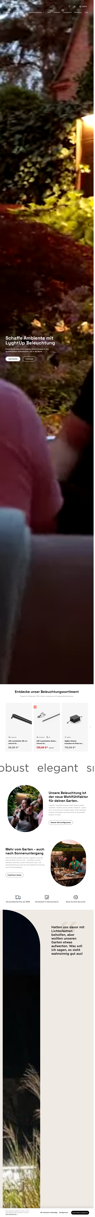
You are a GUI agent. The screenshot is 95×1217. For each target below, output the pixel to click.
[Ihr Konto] (75, 6)
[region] (47, 727)
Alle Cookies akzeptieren (80, 1212)
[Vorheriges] (3, 727)
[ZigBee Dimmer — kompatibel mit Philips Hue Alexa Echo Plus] (75, 719)
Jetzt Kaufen (13, 359)
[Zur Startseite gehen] (12, 6)
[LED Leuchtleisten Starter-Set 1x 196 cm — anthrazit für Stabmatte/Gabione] (48, 718)
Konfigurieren (63, 1212)
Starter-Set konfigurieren (61, 822)
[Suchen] (69, 6)
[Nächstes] (90, 727)
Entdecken (29, 359)
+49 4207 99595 (13, 1)
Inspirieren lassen (14, 875)
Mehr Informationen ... (11, 1214)
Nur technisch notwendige (48, 1212)
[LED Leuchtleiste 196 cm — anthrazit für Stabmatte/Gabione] (19, 719)
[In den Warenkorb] (27, 745)
